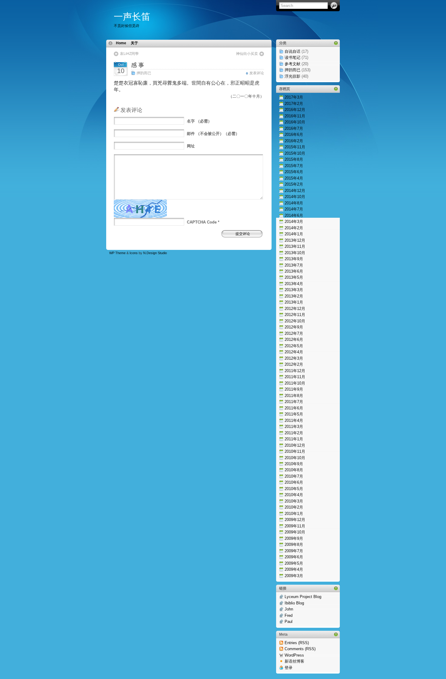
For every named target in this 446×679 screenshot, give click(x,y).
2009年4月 (294, 569)
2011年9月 (294, 389)
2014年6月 (294, 215)
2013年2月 (294, 296)
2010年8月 (294, 470)
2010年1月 (294, 513)
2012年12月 (295, 308)
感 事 (137, 65)
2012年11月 (295, 314)
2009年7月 (294, 551)
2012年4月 (294, 352)
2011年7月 (294, 401)
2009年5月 (294, 563)
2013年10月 (295, 252)
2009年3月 (294, 575)
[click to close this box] (336, 43)
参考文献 (292, 64)
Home (121, 43)
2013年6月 (294, 271)
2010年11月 (295, 451)
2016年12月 (295, 109)
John (289, 609)
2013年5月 (294, 277)
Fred (288, 615)
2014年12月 (295, 190)
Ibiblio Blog (294, 603)
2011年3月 (294, 426)
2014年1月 (294, 234)
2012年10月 (295, 321)
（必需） (199, 121)
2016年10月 (295, 122)
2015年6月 (294, 172)
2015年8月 (294, 159)
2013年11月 (295, 246)
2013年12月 (295, 240)
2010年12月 (295, 445)
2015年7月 (294, 165)
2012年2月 (294, 364)
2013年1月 (294, 302)
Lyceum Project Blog (303, 596)
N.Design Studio (155, 253)
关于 (134, 43)
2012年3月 (294, 358)
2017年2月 (294, 103)
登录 (288, 667)
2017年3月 (294, 97)
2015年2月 (294, 184)
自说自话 (292, 51)
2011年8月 (294, 395)
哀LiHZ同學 (129, 54)
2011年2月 (294, 433)
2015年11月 (295, 147)
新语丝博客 (294, 661)
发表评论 (256, 73)
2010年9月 (294, 464)
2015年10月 (295, 153)
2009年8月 (294, 544)
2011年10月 (295, 383)
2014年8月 (294, 203)
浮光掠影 (292, 76)
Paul (288, 621)
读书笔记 (292, 57)
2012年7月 (294, 333)
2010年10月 (295, 457)
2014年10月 (295, 196)
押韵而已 (144, 73)
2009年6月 (294, 557)
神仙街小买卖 (247, 54)
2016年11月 (295, 116)
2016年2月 (294, 141)
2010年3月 (294, 501)
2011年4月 (294, 420)
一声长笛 (132, 17)
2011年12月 (295, 370)
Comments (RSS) (300, 649)
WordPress (294, 655)
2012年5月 (294, 346)
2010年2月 (294, 507)
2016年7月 (294, 128)
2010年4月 (294, 494)
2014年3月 (294, 221)
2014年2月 (294, 228)
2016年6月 (294, 134)
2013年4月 (294, 283)
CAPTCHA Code (202, 222)
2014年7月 (294, 209)
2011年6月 (294, 408)
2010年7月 (294, 476)
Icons (134, 253)
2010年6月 (294, 482)
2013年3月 (294, 289)
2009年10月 (295, 532)
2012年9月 (294, 327)
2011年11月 (295, 377)
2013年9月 (294, 259)
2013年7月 (294, 265)
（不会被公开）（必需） (213, 133)
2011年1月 (294, 439)
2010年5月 (294, 488)
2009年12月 (295, 519)
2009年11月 (295, 526)
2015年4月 (294, 178)
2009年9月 (294, 538)
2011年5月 (294, 414)
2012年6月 (294, 339)
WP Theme (117, 253)
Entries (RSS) (297, 642)
